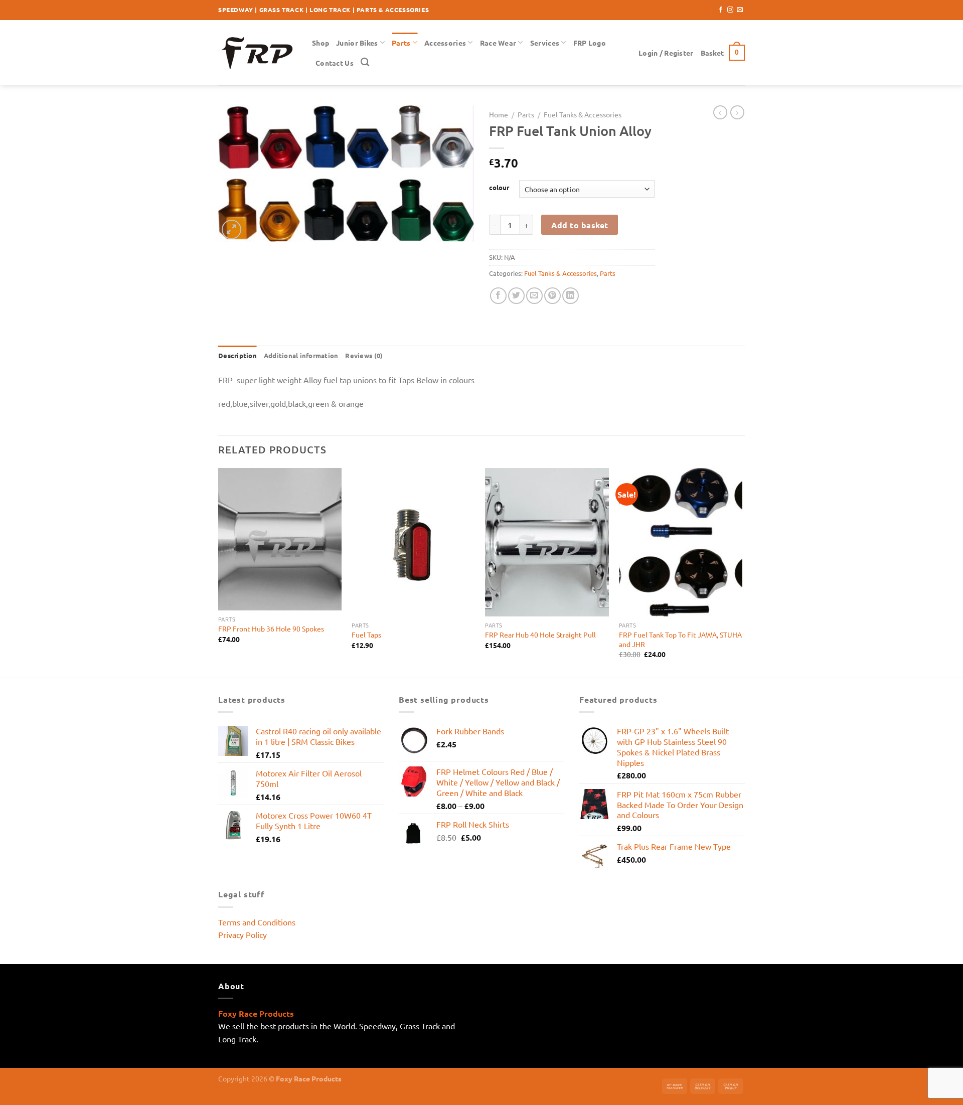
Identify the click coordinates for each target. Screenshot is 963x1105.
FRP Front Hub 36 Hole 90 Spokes (271, 628)
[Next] (741, 572)
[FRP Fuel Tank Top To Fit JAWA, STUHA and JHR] (681, 542)
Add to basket (579, 225)
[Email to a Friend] (534, 295)
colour (499, 187)
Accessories (445, 42)
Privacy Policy (242, 934)
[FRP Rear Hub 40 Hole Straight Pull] (547, 542)
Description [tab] (237, 355)
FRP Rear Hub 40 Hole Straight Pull (540, 634)
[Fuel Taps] (413, 542)
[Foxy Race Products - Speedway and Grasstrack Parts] (257, 52)
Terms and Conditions (256, 922)
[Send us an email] (740, 10)
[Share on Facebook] (498, 295)
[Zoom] (231, 229)
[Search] (365, 62)
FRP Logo (589, 42)
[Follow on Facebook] (721, 10)
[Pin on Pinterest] (552, 295)
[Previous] (218, 572)
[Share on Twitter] (516, 295)
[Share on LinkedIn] (570, 295)
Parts (401, 42)
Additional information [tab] (301, 355)
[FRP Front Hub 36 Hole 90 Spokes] (280, 539)
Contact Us (334, 62)
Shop (320, 42)
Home (498, 114)
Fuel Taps (366, 634)
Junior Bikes (357, 42)
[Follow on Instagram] (730, 10)
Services (544, 42)
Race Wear (498, 42)
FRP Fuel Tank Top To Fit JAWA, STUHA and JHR (680, 639)
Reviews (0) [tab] (364, 355)
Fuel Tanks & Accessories (582, 114)
